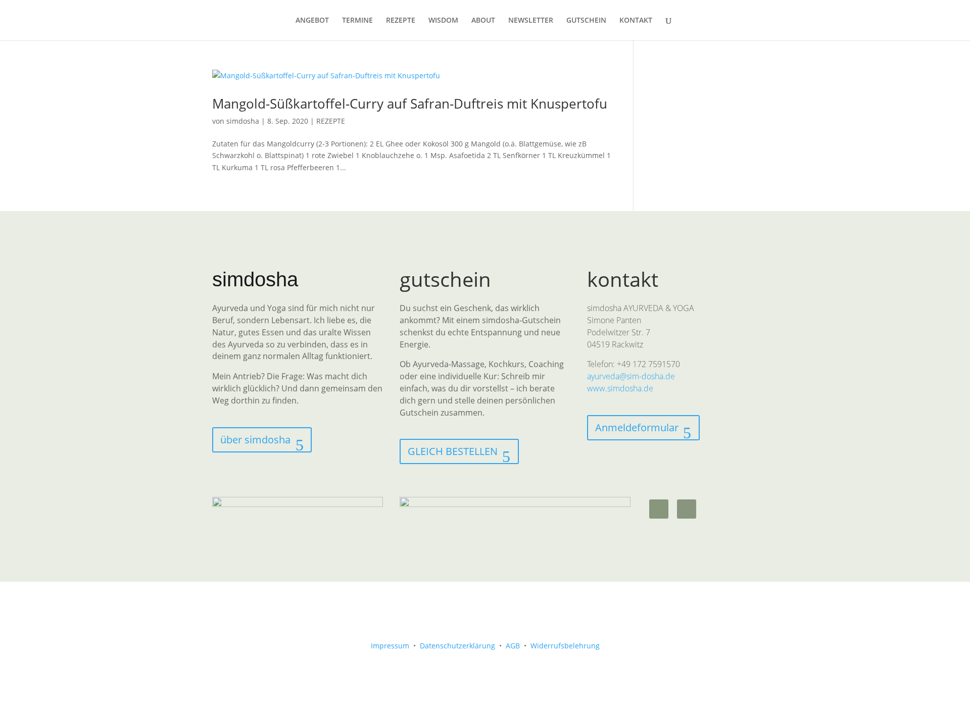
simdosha (242, 121)
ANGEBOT (312, 21)
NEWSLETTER (530, 21)
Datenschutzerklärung (457, 645)
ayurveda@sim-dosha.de (631, 376)
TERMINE (357, 21)
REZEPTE (400, 21)
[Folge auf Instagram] (658, 509)
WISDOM (443, 21)
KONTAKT (635, 21)
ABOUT (483, 21)
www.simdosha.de (620, 388)
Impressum (390, 645)
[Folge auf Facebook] (686, 509)
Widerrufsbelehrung (565, 645)
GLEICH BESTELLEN (453, 451)
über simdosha (255, 439)
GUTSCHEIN (586, 21)
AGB (513, 645)
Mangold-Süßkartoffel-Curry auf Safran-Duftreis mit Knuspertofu (409, 103)
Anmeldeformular (636, 427)
